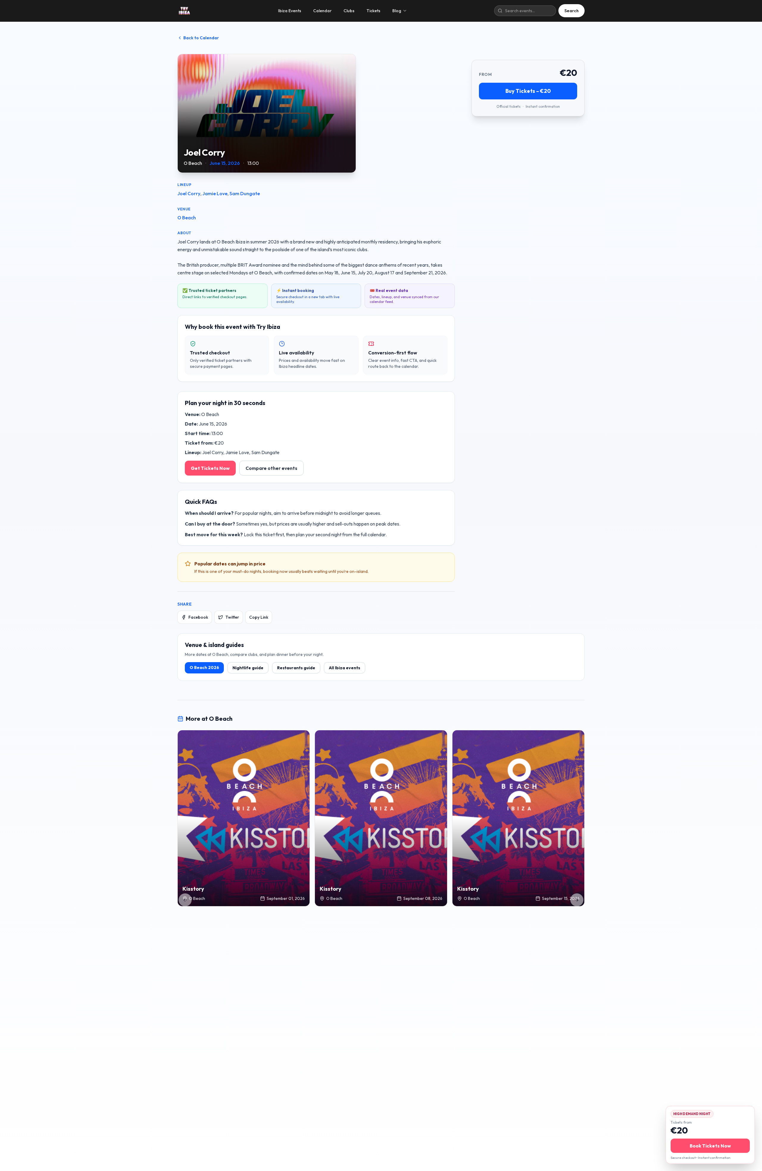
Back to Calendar (201, 37)
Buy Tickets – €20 (528, 90)
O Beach (186, 218)
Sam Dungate (244, 193)
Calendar (322, 10)
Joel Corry (188, 193)
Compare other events (271, 468)
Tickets (373, 10)
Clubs (349, 10)
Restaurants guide (296, 667)
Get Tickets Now (210, 468)
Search (571, 10)
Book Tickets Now (710, 1146)
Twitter (232, 617)
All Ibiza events (344, 667)
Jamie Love (214, 193)
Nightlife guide (247, 667)
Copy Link (258, 617)
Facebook (198, 617)
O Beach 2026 (204, 667)
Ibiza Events (289, 10)
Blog (396, 10)
